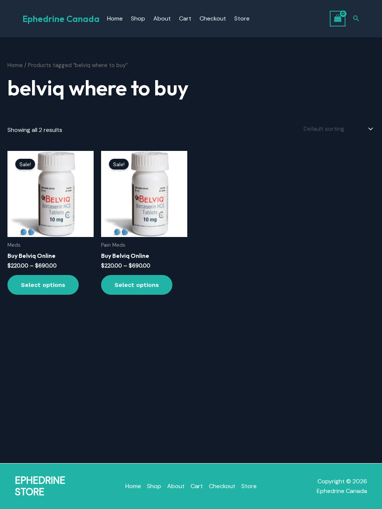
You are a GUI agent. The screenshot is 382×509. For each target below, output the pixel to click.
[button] (356, 19)
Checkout (213, 18)
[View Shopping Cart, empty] (337, 18)
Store (242, 18)
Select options (43, 284)
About (162, 18)
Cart (185, 18)
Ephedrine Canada (61, 18)
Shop (138, 18)
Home (115, 18)
